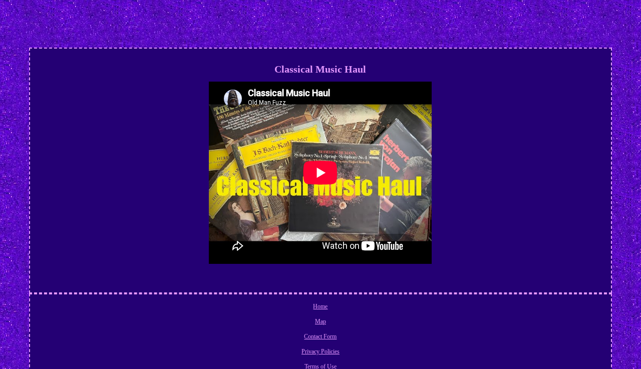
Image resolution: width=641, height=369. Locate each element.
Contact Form (320, 336)
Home (320, 306)
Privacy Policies (320, 351)
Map (320, 321)
